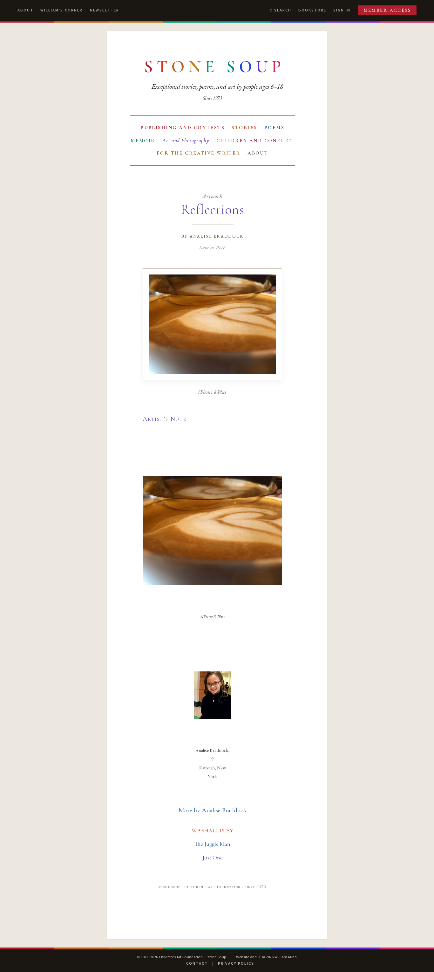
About (25, 10)
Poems (274, 127)
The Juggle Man (212, 843)
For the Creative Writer (199, 153)
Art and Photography (185, 140)
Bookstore (312, 10)
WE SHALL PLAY (212, 830)
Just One (212, 857)
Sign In (341, 10)
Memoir (143, 140)
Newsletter (104, 10)
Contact (197, 963)
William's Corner (61, 10)
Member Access (387, 10)
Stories (244, 127)
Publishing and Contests (182, 127)
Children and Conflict (255, 140)
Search (282, 10)
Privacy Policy (236, 963)
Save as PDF (212, 247)
